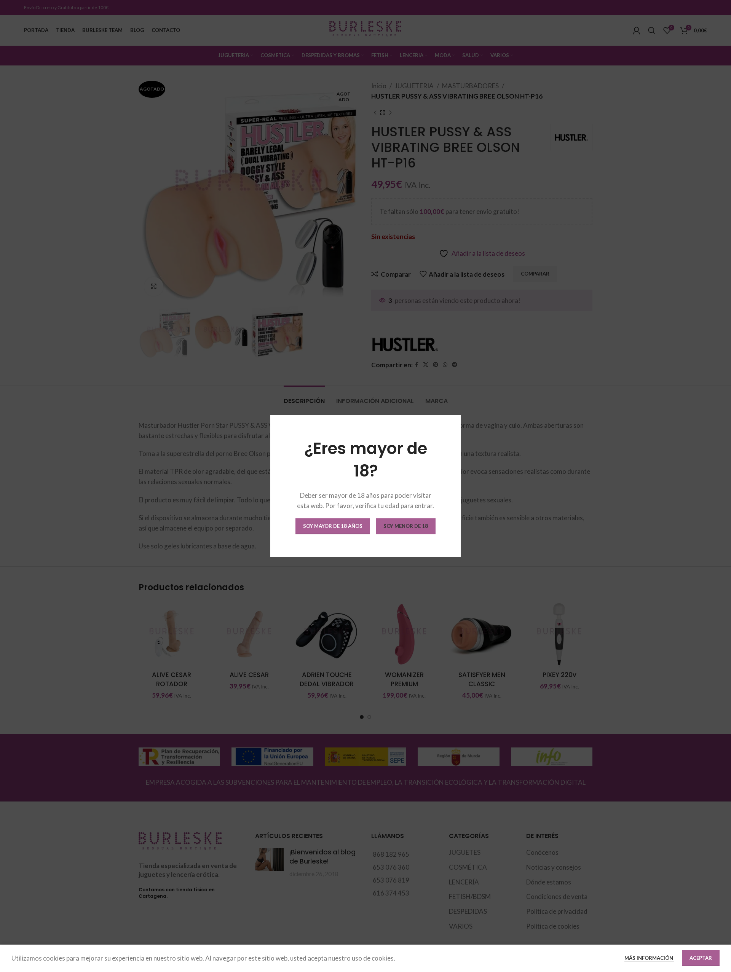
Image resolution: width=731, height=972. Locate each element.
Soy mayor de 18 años (332, 526)
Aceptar (701, 958)
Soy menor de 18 (405, 526)
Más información (649, 958)
